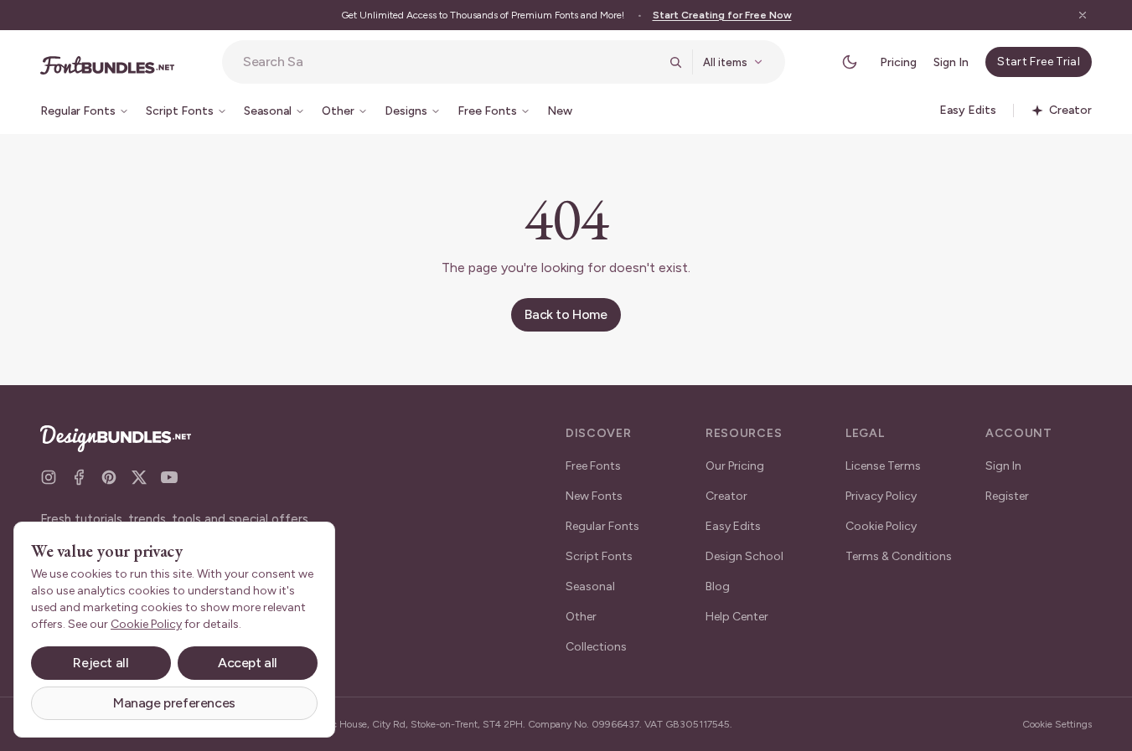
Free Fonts (593, 466)
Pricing (898, 62)
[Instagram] (48, 477)
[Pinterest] (109, 477)
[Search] (675, 62)
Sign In (951, 62)
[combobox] (451, 62)
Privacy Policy (881, 496)
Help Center (737, 617)
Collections (596, 647)
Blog (718, 586)
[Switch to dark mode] (849, 62)
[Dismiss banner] (1082, 15)
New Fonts (594, 496)
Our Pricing (735, 466)
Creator (726, 496)
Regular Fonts (602, 526)
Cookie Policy (881, 526)
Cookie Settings (1057, 724)
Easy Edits (733, 526)
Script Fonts (599, 556)
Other (581, 617)
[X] (139, 477)
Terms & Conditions (898, 556)
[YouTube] (169, 477)
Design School (744, 556)
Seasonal (590, 586)
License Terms (883, 466)
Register (1007, 496)
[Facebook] (78, 477)
